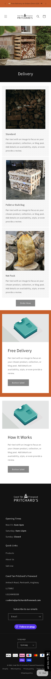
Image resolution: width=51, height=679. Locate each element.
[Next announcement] (46, 4)
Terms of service (42, 669)
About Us (10, 559)
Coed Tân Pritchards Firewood (24, 665)
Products (10, 553)
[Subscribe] (40, 616)
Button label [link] (18, 382)
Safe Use (9, 566)
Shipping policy (27, 673)
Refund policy (16, 669)
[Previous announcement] (5, 4)
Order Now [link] (25, 303)
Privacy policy (29, 669)
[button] (6, 16)
